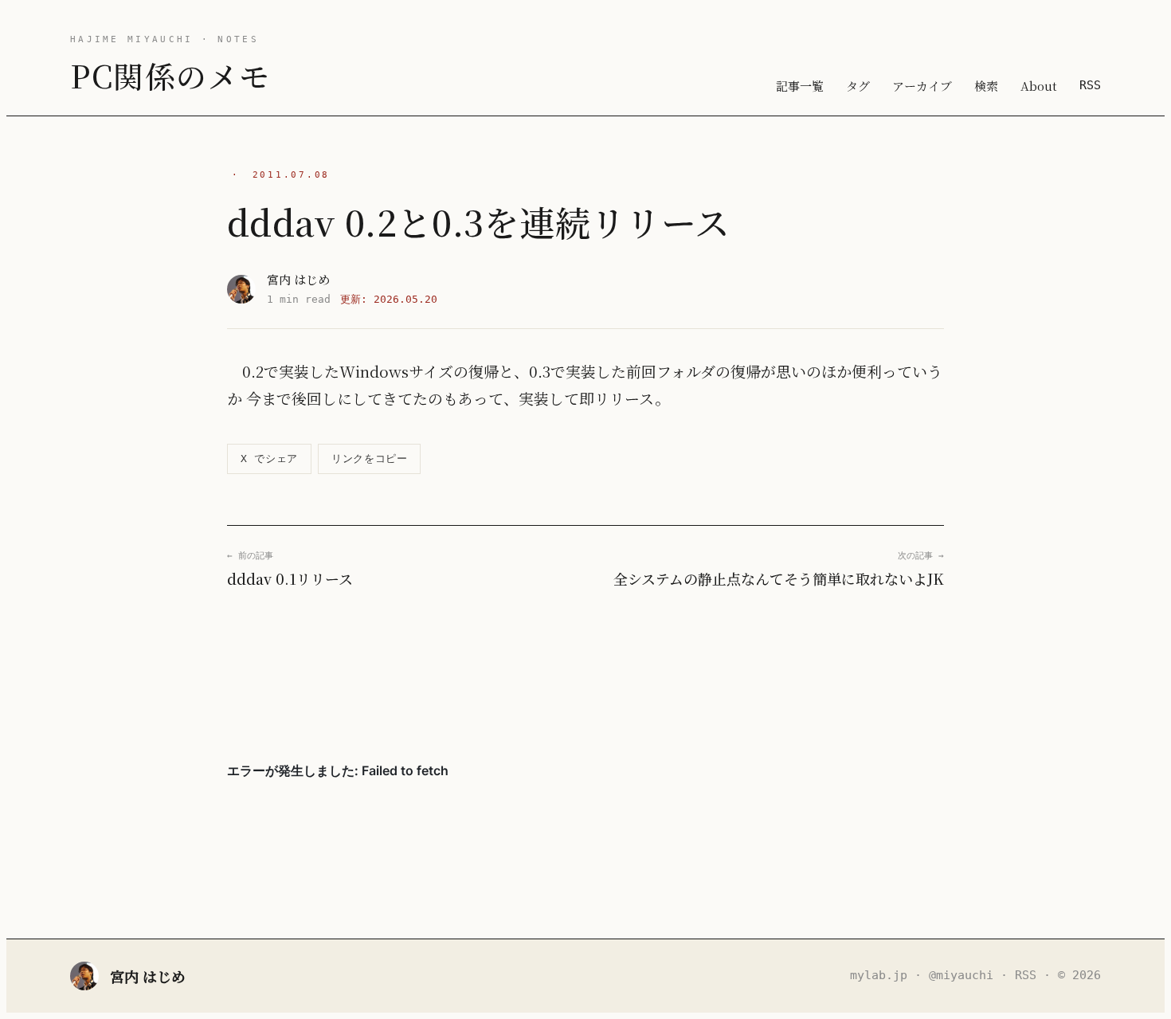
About (1038, 85)
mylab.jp (878, 975)
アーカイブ (922, 85)
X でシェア (269, 458)
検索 (986, 85)
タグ (858, 85)
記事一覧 (800, 85)
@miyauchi (961, 975)
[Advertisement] (585, 675)
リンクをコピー (369, 458)
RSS (1090, 85)
